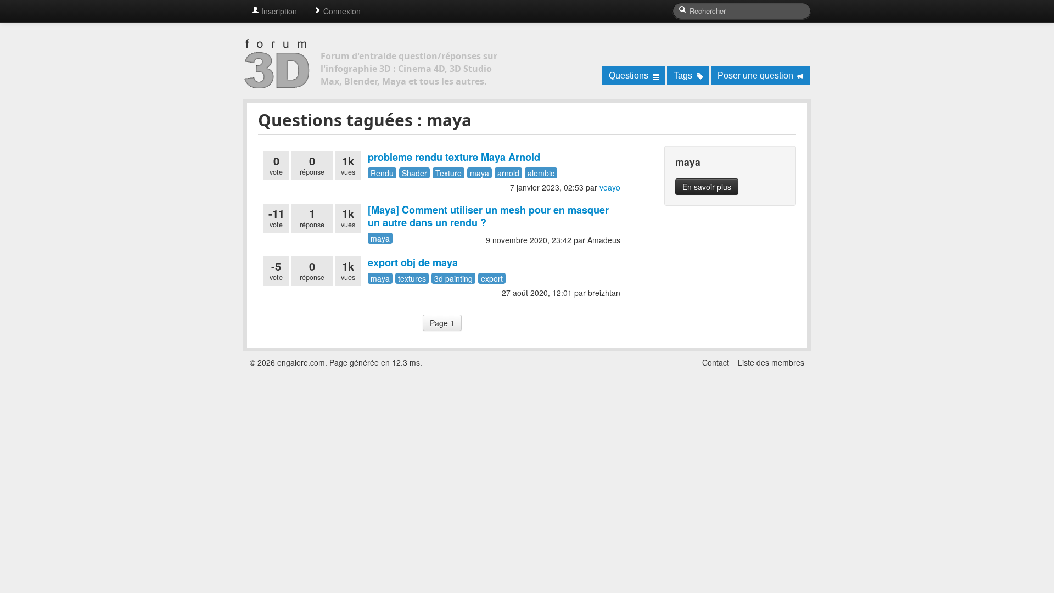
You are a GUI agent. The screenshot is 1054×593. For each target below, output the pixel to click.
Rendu (382, 172)
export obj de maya (413, 262)
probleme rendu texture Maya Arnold (454, 157)
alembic (541, 172)
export (492, 278)
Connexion (341, 10)
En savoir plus (706, 186)
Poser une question (756, 75)
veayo (609, 187)
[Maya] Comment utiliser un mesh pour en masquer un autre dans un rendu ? (488, 216)
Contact (715, 362)
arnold (508, 172)
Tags (684, 75)
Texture (448, 172)
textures (412, 278)
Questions (630, 75)
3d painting (453, 278)
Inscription (278, 10)
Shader (414, 172)
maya (479, 172)
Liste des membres (771, 362)
